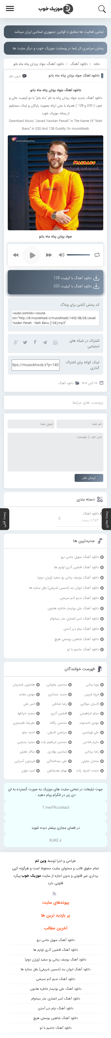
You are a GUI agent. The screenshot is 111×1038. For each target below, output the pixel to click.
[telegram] (44, 342)
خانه (97, 64)
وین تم (40, 861)
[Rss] (54, 893)
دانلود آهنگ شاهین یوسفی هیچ (76, 639)
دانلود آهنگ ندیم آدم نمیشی (79, 598)
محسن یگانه (58, 723)
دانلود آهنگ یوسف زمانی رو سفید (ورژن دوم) (68, 577)
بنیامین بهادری (57, 751)
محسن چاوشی (56, 684)
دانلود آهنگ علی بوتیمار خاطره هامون (73, 608)
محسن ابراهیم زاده (54, 742)
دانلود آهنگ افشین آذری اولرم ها (76, 567)
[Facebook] (34, 342)
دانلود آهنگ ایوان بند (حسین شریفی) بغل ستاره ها (64, 588)
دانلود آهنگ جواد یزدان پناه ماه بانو (74, 75)
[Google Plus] (15, 342)
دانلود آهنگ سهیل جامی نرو (80, 557)
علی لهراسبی (90, 732)
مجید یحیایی (26, 742)
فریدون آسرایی (24, 761)
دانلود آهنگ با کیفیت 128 (72, 278)
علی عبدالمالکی (57, 761)
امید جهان (28, 770)
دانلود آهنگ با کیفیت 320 (72, 286)
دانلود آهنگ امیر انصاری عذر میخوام (74, 618)
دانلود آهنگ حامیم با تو (83, 649)
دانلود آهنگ (79, 64)
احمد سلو (28, 732)
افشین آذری (59, 713)
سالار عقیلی (27, 751)
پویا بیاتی (92, 684)
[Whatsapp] (54, 342)
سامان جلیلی (90, 761)
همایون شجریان (24, 684)
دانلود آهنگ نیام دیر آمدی (81, 629)
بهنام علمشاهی (57, 770)
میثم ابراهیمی (89, 713)
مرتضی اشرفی (57, 732)
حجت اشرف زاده (87, 770)
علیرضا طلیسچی (24, 723)
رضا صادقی (59, 704)
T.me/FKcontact (55, 808)
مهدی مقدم (27, 694)
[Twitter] (25, 342)
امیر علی (29, 704)
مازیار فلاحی (91, 742)
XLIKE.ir (55, 840)
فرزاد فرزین (91, 694)
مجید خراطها (26, 713)
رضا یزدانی (92, 751)
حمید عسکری (57, 694)
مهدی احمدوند (89, 723)
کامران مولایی (89, 704)
